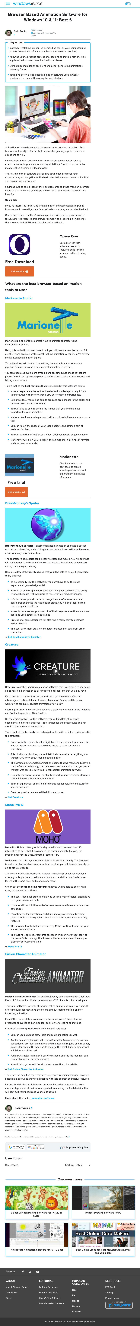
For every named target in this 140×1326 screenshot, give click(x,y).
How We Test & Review (50, 1298)
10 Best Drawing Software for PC (103, 1212)
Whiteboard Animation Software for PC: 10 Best (37, 1250)
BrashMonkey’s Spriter (22, 503)
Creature (11, 644)
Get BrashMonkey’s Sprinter (24, 637)
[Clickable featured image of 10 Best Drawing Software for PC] (103, 1198)
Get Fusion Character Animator (26, 1069)
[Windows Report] (27, 3)
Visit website (17, 271)
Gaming (76, 1306)
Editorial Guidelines (48, 1287)
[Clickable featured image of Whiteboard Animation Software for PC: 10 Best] (36, 1235)
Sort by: (69, 1165)
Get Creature (15, 797)
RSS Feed (110, 1287)
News (75, 1290)
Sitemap (109, 1292)
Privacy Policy (112, 1298)
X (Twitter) (30, 1272)
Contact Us (11, 1292)
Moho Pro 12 (14, 805)
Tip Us (9, 1298)
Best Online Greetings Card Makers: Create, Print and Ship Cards (103, 1251)
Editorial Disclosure (48, 1292)
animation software (43, 1098)
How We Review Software (51, 1303)
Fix (73, 1295)
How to (75, 1301)
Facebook (23, 1272)
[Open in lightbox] (48, 320)
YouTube (37, 1272)
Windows (76, 1311)
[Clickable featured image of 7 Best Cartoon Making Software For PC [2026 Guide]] (36, 1198)
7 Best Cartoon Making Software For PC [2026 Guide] (36, 1214)
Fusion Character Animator (25, 954)
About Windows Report (17, 1287)
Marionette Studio (18, 298)
